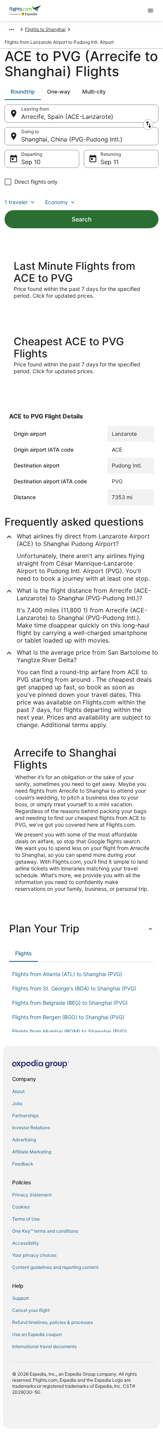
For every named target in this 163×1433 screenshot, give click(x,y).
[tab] (23, 91)
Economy (56, 202)
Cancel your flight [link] (31, 1310)
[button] (81, 928)
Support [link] (20, 1298)
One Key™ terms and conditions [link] (45, 1231)
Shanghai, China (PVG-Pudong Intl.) (71, 139)
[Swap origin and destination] (148, 124)
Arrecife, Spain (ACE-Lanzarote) (67, 116)
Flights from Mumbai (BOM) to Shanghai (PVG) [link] (69, 1031)
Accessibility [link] (25, 1243)
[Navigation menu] (150, 11)
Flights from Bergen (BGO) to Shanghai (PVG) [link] (68, 1017)
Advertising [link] (24, 1139)
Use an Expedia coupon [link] (37, 1334)
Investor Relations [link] (31, 1127)
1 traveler (16, 202)
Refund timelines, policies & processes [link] (52, 1322)
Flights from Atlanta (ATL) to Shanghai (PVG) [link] (67, 974)
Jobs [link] (17, 1103)
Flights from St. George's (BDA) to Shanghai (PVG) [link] (74, 988)
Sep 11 (109, 162)
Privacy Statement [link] (32, 1195)
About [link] (18, 1091)
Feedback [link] (22, 1164)
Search (82, 219)
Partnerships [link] (25, 1115)
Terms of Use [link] (26, 1219)
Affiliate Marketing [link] (31, 1152)
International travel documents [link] (44, 1346)
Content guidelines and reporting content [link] (55, 1267)
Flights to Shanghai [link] (45, 29)
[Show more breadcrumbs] (11, 29)
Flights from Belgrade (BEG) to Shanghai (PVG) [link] (70, 1002)
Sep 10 (31, 162)
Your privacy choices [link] (34, 1255)
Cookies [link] (21, 1207)
